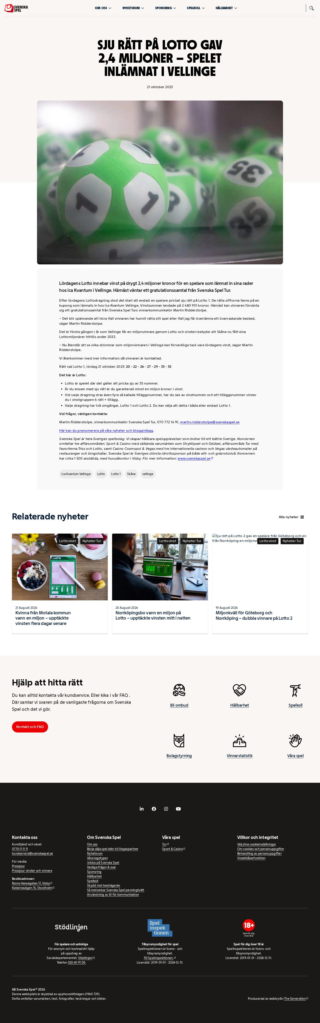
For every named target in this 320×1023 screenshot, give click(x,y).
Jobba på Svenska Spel (103, 863)
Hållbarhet (224, 8)
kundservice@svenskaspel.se (32, 853)
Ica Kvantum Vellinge (76, 474)
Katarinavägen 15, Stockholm (32, 888)
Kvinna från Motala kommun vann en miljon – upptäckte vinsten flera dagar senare (43, 618)
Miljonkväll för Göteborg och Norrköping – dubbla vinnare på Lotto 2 (254, 615)
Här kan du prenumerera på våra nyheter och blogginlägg (106, 430)
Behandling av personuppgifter (259, 853)
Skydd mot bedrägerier (103, 885)
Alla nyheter (288, 517)
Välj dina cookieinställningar (256, 844)
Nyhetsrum (131, 8)
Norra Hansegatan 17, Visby (31, 883)
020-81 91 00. (77, 962)
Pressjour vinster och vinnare (32, 871)
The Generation (295, 999)
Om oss (101, 8)
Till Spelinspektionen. (158, 958)
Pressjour (18, 866)
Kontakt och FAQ (30, 727)
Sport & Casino (172, 849)
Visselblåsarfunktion (251, 858)
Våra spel (295, 755)
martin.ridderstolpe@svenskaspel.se (209, 422)
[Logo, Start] (16, 8)
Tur (164, 844)
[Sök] (312, 8)
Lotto (101, 474)
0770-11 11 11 (20, 849)
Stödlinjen (85, 958)
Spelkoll (193, 8)
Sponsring (163, 8)
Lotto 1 (116, 474)
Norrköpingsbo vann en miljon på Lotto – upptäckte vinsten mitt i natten (153, 615)
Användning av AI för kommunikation (113, 895)
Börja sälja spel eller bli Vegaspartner (112, 849)
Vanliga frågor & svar (101, 867)
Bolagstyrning (179, 755)
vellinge (147, 474)
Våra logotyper (97, 858)
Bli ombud (179, 705)
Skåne (131, 474)
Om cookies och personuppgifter (260, 849)
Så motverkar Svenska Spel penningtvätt (115, 890)
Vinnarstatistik (240, 755)
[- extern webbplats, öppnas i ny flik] (142, 809)
